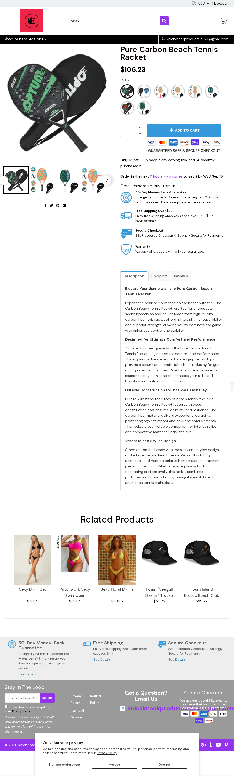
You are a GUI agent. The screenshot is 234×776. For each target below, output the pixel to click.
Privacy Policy (20, 711)
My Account (220, 3)
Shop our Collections (24, 39)
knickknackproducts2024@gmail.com (197, 39)
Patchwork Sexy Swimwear (75, 592)
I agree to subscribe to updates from (28, 709)
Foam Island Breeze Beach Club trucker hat (201, 593)
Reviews (181, 276)
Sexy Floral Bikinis (117, 589)
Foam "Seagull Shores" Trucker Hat (159, 593)
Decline (164, 765)
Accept (114, 765)
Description (133, 276)
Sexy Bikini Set (32, 589)
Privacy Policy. (107, 753)
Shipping (159, 276)
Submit (47, 698)
